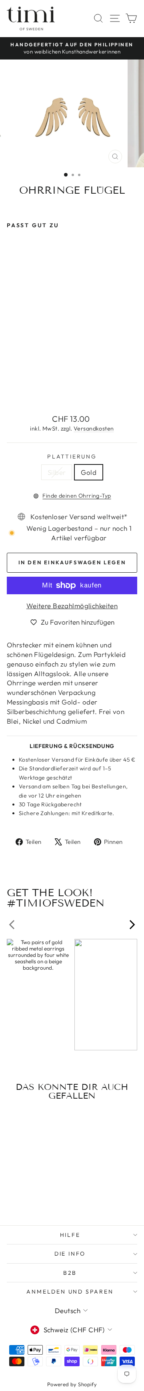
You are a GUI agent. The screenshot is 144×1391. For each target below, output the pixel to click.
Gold (88, 472)
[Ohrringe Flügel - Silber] (11, 389)
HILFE (70, 1234)
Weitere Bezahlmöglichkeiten (72, 605)
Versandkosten (94, 428)
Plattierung (72, 456)
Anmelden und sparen (69, 1291)
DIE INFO (70, 1253)
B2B (70, 1272)
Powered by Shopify (72, 1384)
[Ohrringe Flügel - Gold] (21, 389)
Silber (57, 472)
